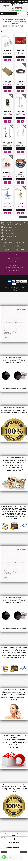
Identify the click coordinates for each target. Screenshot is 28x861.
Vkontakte (21, 242)
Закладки (19, 272)
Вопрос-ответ (12, 255)
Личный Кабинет (5, 272)
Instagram (21, 249)
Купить (8, 56)
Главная (5, 25)
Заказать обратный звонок (15, 10)
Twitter (21, 246)
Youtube (9, 249)
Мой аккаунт (18, 1)
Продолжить (22, 217)
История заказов (13, 272)
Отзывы (21, 267)
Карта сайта (22, 262)
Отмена (3, 852)
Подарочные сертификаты (10, 267)
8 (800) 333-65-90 (18, 4)
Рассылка (24, 272)
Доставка (8, 1)
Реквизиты (10, 262)
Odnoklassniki (9, 246)
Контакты (13, 1)
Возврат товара (16, 262)
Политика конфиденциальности (14, 258)
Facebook (9, 242)
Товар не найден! (20, 26)
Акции (18, 267)
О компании (2, 1)
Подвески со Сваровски (17, 25)
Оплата (17, 255)
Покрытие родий (8, 26)
